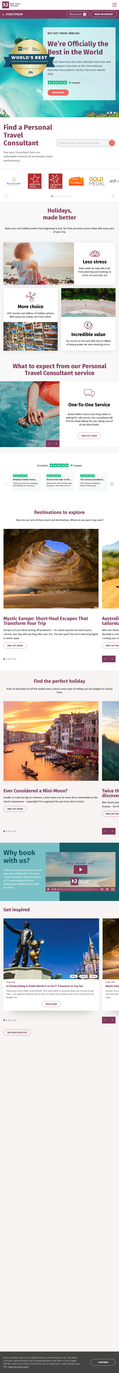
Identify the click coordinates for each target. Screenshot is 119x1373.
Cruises (45, 1292)
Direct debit (9, 1328)
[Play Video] (48, 889)
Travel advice (10, 1337)
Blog (82, 1292)
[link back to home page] (14, 1251)
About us (46, 1319)
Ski (43, 1301)
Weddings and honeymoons (55, 1305)
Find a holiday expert (13, 1292)
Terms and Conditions (75, 1226)
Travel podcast (87, 1297)
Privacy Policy (49, 1332)
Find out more (89, 435)
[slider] (78, 889)
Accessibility (48, 1337)
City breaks (47, 1297)
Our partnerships (12, 1332)
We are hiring (48, 1324)
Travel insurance (11, 1324)
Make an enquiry (11, 1305)
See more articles (17, 1032)
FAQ (5, 1319)
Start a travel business (53, 1328)
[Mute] (101, 889)
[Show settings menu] (107, 889)
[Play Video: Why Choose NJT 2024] (80, 869)
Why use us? (9, 1297)
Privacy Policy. (93, 1226)
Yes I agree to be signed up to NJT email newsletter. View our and (90, 1224)
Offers (45, 1309)
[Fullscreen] (113, 889)
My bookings (9, 1309)
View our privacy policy (18, 1367)
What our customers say (15, 1301)
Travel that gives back (91, 1301)
